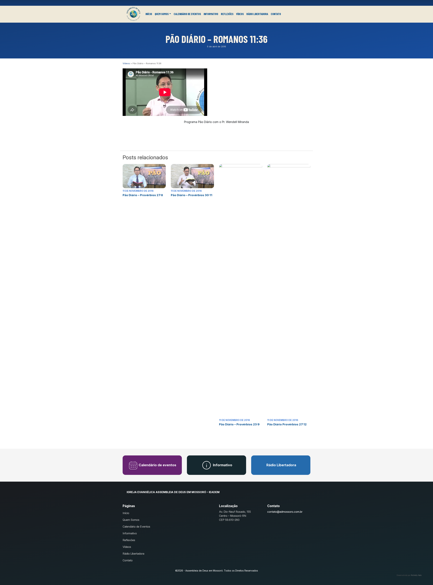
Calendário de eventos (157, 465)
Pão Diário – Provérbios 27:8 (143, 195)
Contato (276, 14)
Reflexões (227, 14)
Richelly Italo (416, 575)
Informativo (211, 14)
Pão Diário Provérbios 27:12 (287, 424)
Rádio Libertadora (257, 14)
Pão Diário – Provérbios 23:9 (239, 424)
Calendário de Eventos (187, 14)
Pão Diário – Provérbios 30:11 (191, 195)
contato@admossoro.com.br (284, 511)
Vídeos (240, 14)
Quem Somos (162, 14)
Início (148, 14)
